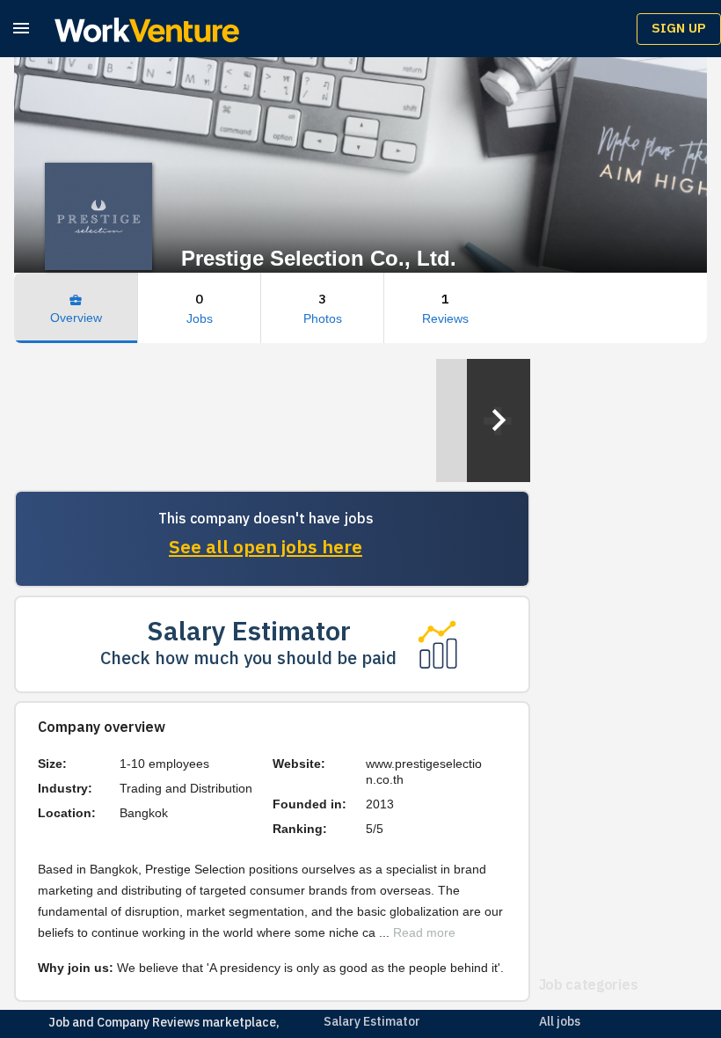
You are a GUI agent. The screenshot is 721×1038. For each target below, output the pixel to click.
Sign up (679, 29)
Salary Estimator (372, 1022)
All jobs (559, 1022)
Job (58, 1022)
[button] (21, 27)
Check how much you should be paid (248, 659)
